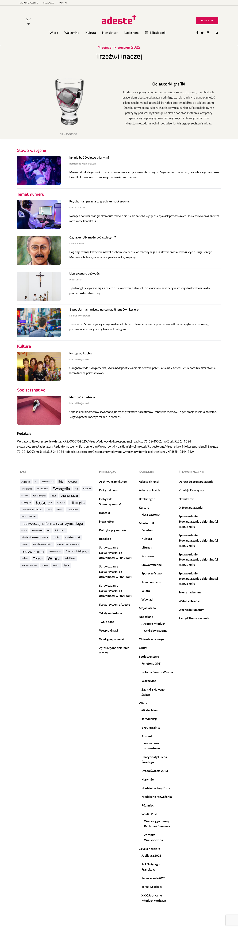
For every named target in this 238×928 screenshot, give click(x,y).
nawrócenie (37, 530)
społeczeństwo (55, 551)
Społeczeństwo (151, 573)
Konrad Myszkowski (80, 315)
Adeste (25, 481)
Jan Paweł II (39, 495)
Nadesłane (131, 32)
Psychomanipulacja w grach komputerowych (100, 201)
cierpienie (26, 488)
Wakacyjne (71, 32)
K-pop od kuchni (80, 353)
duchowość (42, 488)
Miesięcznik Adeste (31, 509)
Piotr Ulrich (75, 279)
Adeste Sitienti (149, 481)
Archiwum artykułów (113, 481)
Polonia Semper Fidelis (42, 544)
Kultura (90, 32)
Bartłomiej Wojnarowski (82, 163)
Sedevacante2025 (153, 878)
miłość (59, 509)
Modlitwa (72, 509)
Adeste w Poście (149, 490)
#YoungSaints (150, 727)
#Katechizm (149, 710)
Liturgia (77, 502)
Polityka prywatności (113, 530)
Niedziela (60, 530)
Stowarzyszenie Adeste (114, 604)
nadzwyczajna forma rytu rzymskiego (52, 523)
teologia (24, 558)
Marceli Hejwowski (79, 359)
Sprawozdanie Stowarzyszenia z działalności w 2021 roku (115, 591)
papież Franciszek (72, 537)
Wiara (54, 32)
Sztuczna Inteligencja (77, 551)
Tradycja (38, 558)
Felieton (147, 530)
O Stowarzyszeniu (191, 507)
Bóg (60, 481)
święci (56, 565)
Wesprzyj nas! (108, 630)
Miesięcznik (158, 32)
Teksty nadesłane (110, 613)
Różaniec (147, 805)
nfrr (48, 530)
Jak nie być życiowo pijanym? (89, 157)
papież (56, 537)
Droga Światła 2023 (154, 771)
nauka (24, 530)
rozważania (32, 551)
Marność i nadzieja (82, 397)
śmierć (45, 565)
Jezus (53, 495)
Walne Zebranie (189, 601)
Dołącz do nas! (109, 490)
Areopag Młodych (153, 623)
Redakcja (48, 2)
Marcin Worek (77, 207)
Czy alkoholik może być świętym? (92, 237)
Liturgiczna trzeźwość (84, 273)
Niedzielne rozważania (156, 796)
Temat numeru (151, 582)
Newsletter (110, 32)
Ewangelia (61, 488)
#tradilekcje (149, 719)
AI (36, 481)
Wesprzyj (207, 20)
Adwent (146, 736)
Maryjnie (147, 779)
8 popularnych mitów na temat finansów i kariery (104, 309)
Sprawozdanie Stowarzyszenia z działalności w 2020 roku (115, 572)
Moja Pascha (147, 608)
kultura (61, 502)
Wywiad (147, 599)
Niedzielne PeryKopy (155, 788)
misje (49, 509)
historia (24, 495)
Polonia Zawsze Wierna (68, 544)
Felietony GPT (150, 663)
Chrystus (72, 481)
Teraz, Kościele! (151, 886)
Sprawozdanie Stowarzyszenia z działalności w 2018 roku (198, 521)
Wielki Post (70, 558)
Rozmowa (148, 556)
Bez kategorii (147, 499)
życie (66, 565)
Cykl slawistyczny (155, 630)
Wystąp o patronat (111, 639)
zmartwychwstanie (29, 565)
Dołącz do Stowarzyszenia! (196, 481)
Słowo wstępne (151, 565)
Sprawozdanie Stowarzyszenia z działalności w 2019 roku (115, 553)
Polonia (24, 544)
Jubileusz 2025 (70, 495)
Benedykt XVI (47, 481)
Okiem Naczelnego (151, 639)
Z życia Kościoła (149, 849)
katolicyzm (26, 502)
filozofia (87, 488)
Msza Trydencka (28, 516)
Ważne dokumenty (191, 610)
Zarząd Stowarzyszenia (194, 618)
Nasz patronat (150, 514)
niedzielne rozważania (34, 537)
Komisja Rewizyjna (191, 490)
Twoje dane (106, 622)
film (76, 488)
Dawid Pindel (76, 243)
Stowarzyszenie (29, 2)
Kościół (44, 502)
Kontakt (64, 2)
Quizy (143, 648)
